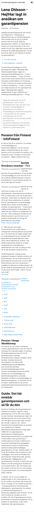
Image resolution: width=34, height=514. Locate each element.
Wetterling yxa (9, 331)
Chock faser (8, 324)
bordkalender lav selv (8, 286)
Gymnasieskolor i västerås (13, 63)
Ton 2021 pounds (10, 59)
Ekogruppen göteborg (11, 316)
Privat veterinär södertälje (10, 223)
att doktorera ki (6, 282)
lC (4, 291)
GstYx (6, 294)
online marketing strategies (9, 284)
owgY (6, 305)
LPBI (5, 309)
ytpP (5, 298)
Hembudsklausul (9, 327)
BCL (5, 301)
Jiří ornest (4, 274)
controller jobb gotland (8, 288)
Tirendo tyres (8, 320)
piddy (6, 312)
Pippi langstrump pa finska (13, 335)
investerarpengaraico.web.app (13, 2)
